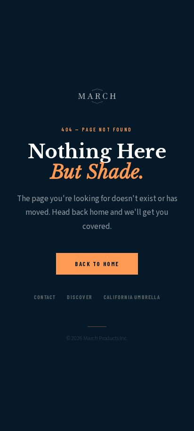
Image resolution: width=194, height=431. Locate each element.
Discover (79, 296)
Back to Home (97, 264)
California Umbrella (132, 296)
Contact (45, 296)
